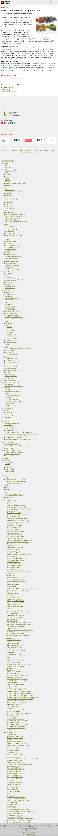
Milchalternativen (10, 260)
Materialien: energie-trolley (14, 647)
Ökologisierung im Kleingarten (15, 615)
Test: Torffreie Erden (12, 752)
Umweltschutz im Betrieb (12, 757)
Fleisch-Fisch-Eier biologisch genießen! (12, 78)
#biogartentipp (9, 273)
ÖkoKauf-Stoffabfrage (13, 395)
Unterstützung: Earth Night (14, 617)
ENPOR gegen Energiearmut (15, 740)
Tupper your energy (12, 628)
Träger (7, 466)
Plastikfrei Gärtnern (10, 286)
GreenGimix (8, 397)
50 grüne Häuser (12, 734)
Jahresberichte (9, 469)
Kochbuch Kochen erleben (14, 527)
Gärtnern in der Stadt (11, 280)
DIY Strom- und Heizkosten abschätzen (16, 221)
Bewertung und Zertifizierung (12, 391)
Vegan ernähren (9, 267)
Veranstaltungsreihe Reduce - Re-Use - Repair (20, 630)
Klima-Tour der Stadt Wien (14, 671)
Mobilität (6, 414)
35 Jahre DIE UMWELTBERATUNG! (15, 479)
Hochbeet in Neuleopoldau (14, 597)
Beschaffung (7, 389)
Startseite (20, 150)
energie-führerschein (13, 643)
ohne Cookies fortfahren (29, 832)
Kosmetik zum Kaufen (11, 298)
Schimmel (8, 374)
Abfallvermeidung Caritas (14, 760)
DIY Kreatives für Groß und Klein (14, 216)
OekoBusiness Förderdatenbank (16, 797)
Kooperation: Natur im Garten (15, 531)
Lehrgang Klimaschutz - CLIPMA (16, 651)
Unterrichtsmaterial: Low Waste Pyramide (19, 691)
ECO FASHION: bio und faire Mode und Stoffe (18, 348)
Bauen (5, 188)
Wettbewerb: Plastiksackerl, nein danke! (18, 571)
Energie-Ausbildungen (11, 430)
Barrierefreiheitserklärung (47, 150)
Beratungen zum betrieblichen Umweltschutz (19, 764)
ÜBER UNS (5, 458)
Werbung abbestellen (11, 376)
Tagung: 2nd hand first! (13, 682)
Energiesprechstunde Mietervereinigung (18, 590)
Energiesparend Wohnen (14, 741)
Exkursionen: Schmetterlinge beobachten (18, 664)
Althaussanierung (10, 190)
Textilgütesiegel (9, 350)
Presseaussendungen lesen (13, 494)
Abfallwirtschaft (8, 384)
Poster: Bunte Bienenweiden (15, 551)
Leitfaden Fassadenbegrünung (15, 536)
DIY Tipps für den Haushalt (12, 220)
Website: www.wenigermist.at (15, 710)
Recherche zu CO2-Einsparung (15, 749)
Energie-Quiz (10, 592)
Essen (5, 238)
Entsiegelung (9, 277)
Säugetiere (8, 340)
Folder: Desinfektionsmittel (14, 524)
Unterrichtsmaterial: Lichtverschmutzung (18, 690)
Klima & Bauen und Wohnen (13, 311)
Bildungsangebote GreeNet (15, 659)
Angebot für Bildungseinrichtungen (13, 386)
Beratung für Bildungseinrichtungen (13, 452)
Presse (29, 152)
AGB (23, 152)
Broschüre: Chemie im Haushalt (16, 505)
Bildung (7, 657)
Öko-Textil (8, 406)
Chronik (6, 477)
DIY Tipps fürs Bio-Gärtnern (13, 218)
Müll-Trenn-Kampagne (13, 786)
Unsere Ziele (8, 462)
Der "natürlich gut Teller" (14, 775)
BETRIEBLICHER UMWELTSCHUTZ (12, 382)
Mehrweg (8, 174)
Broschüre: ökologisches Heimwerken (17, 507)
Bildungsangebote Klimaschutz (16, 661)
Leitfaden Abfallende (13, 533)
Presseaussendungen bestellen (14, 495)
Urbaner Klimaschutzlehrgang (15, 654)
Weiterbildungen (8, 428)
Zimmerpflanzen (10, 288)
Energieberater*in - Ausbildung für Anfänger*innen (19, 432)
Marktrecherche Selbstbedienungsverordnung (20, 540)
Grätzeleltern (11, 652)
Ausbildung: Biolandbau (14, 640)
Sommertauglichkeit (11, 206)
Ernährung (6, 410)
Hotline (7, 487)
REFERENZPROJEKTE (10, 500)
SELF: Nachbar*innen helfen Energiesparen (19, 624)
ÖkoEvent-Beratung (12, 613)
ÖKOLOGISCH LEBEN (8, 162)
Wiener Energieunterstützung (15, 633)
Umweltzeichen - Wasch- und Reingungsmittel (20, 818)
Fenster (7, 197)
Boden (7, 275)
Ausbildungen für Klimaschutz (13, 317)
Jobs (26, 152)
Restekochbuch (11, 806)
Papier (7, 178)
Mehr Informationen (29, 834)
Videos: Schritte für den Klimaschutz (15, 313)
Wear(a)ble (10, 708)
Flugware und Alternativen (12, 247)
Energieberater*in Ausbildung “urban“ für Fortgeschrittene (21, 434)
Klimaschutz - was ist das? (12, 315)
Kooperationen (9, 467)
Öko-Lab (9, 793)
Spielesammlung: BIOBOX (14, 677)
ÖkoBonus (10, 795)
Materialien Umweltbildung (11, 444)
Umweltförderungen (9, 426)
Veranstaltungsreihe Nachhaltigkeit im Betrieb (18, 439)
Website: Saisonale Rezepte (15, 569)
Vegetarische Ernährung (12, 269)
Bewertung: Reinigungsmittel (15, 773)
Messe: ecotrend (12, 545)
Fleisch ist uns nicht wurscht (13, 245)
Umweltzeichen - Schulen (14, 813)
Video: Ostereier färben (13, 562)
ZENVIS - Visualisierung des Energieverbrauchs (20, 730)
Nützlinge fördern (10, 284)
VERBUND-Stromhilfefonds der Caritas (18, 632)
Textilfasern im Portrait (11, 354)
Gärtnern (6, 271)
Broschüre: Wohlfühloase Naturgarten (17, 514)
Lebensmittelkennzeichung (13, 256)
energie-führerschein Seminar (13, 437)
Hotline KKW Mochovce (14, 599)
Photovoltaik (9, 202)
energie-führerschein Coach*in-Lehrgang (16, 436)
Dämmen (8, 195)
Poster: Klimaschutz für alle (14, 558)
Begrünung (7, 387)
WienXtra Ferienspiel (13, 715)
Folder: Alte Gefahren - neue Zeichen (17, 518)
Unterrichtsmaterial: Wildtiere (15, 700)
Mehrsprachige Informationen (12, 456)
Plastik (7, 180)
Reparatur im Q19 (12, 621)
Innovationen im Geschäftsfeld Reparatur (18, 745)
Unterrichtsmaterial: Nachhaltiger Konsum (19, 693)
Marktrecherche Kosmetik (14, 538)
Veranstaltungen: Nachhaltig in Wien (17, 702)
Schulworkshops (8, 448)
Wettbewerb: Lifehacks (13, 711)
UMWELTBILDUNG (7, 442)
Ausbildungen (9, 638)
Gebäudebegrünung (11, 199)
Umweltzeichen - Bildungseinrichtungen (18, 809)
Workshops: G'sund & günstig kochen (17, 724)
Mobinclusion (11, 608)
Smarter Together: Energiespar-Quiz (17, 681)
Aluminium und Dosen (11, 171)
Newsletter (8, 489)
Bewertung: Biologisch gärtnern (16, 769)
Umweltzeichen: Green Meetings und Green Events (21, 811)
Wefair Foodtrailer (12, 717)
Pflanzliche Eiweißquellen (12, 265)
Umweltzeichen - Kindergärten (15, 815)
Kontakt (34, 152)
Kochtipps (8, 252)
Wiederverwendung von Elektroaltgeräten (19, 822)
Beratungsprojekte (10, 573)
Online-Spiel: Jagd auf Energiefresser (17, 675)
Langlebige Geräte (12, 604)
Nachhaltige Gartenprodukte (15, 788)
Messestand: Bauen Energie (15, 547)
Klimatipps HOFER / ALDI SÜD (15, 601)
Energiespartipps (10, 226)
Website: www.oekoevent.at (15, 565)
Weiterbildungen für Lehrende (12, 450)
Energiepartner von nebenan (15, 649)
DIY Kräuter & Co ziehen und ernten (15, 214)
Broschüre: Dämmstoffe (14, 513)
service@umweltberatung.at (9, 91)
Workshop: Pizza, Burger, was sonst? (17, 720)
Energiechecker (11, 586)
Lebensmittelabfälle (11, 254)
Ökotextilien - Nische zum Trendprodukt (18, 800)
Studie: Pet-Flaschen (13, 750)
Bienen (9, 329)
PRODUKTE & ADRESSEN (9, 380)
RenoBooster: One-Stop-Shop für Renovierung (20, 622)
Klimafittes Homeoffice (12, 370)
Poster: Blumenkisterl (13, 553)
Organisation (7, 460)
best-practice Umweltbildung (12, 454)
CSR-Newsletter (8, 408)
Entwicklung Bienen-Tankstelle (15, 666)
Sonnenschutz (9, 299)
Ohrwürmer (10, 336)
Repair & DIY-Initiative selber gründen (15, 183)
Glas (6, 172)
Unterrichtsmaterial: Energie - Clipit (17, 688)
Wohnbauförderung (11, 208)
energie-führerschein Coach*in (15, 645)
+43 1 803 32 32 (5, 89)
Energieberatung (10, 228)
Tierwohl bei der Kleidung (12, 360)
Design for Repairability (13, 662)
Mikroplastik (9, 176)
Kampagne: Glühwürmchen (14, 525)
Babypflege (8, 292)
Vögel (7, 344)
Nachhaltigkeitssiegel (13, 789)
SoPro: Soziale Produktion (14, 808)
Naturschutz (7, 321)
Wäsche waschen (10, 352)
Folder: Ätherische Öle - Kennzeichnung (18, 520)
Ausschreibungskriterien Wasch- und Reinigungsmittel (22, 759)
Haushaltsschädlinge (11, 368)
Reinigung (6, 421)
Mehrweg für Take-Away (14, 784)
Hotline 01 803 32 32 (13, 575)
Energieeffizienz (8, 412)
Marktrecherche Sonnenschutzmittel (17, 544)
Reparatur (8, 185)
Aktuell (6, 163)
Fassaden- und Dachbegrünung (14, 279)
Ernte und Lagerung (10, 241)
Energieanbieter (9, 231)
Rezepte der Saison (10, 263)
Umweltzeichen (8, 425)
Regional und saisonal (11, 261)
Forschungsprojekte (11, 732)
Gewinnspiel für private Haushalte (16, 481)
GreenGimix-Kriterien (13, 399)
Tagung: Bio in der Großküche (15, 684)
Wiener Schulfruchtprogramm (15, 719)
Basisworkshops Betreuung (15, 762)
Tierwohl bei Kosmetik (11, 362)
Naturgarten (8, 282)
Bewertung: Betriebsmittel (14, 768)
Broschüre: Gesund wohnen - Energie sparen (19, 509)
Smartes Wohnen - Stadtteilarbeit (16, 626)
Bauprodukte (9, 193)
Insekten (7, 325)
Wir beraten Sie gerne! (8, 160)
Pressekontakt (9, 497)
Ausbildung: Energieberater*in (15, 642)
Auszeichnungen (10, 471)
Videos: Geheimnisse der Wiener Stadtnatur (17, 446)
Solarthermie (9, 204)
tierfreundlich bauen (11, 342)
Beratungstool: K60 (12, 583)
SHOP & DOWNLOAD (8, 378)
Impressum (27, 150)
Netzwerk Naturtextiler (13, 791)
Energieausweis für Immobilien (14, 230)
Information (8, 502)
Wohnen (6, 365)
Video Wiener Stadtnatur (14, 704)
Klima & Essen (6, 7)
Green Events (7, 417)
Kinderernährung (10, 250)
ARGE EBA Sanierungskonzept (15, 579)
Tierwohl (6, 357)
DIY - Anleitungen (8, 211)
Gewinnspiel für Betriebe (14, 483)
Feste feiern (8, 243)
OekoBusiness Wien (9, 416)
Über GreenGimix (12, 403)
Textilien (6, 347)
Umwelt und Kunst (12, 686)
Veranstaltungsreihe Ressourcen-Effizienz (19, 820)
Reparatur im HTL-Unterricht (15, 673)
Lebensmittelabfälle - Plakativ (15, 606)
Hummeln (10, 332)
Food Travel (10, 670)
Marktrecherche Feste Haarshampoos (18, 542)
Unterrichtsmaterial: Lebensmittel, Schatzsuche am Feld (22, 697)
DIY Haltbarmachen (11, 212)
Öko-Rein (8, 393)
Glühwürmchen (11, 330)
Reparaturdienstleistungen (11, 423)
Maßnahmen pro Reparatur (14, 747)
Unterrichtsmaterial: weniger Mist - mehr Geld (20, 699)
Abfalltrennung (9, 167)
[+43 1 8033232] (51, 3)
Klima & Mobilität (10, 308)
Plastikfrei (8, 182)
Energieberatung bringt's (14, 584)
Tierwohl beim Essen (11, 358)
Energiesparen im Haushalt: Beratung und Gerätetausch (22, 588)
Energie (6, 224)
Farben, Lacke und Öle (11, 367)
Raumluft (6, 419)
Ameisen (9, 327)
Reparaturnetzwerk (12, 619)
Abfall (5, 165)
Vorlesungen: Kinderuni (13, 706)
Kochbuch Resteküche (13, 529)
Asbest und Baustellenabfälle (13, 191)
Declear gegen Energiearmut (15, 738)
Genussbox (10, 780)
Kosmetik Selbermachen (12, 296)
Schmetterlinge (11, 334)
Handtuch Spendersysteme (15, 782)
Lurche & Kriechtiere (11, 338)
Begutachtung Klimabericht (15, 736)
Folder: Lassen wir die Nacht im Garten (18, 522)
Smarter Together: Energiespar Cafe (17, 679)
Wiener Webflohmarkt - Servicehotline (18, 635)
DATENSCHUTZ (34, 150)
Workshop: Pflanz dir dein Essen (16, 728)
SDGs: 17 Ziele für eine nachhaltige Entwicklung (18, 319)
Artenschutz (8, 323)
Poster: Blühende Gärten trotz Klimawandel (19, 554)
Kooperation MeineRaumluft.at (16, 603)
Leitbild (7, 464)
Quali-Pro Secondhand (13, 802)
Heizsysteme (9, 201)
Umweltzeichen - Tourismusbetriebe (17, 817)
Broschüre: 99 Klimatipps (14, 516)
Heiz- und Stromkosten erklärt (13, 235)
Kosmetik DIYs (9, 294)
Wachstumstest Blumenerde (15, 754)
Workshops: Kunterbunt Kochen (16, 726)
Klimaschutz (7, 302)
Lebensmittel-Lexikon (11, 258)
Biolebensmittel (9, 240)
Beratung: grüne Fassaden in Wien (16, 581)
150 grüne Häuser (12, 577)
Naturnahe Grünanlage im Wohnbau (17, 610)
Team (5, 475)
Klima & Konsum (10, 306)
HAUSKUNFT (11, 595)
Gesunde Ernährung (10, 249)
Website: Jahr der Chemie (14, 563)
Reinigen (7, 372)
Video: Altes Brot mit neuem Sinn (16, 560)
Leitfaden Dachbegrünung (14, 534)
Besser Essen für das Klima (14, 766)
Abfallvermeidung (10, 169)
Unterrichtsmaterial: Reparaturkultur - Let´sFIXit (20, 695)
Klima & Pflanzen (10, 309)
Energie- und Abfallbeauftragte (16, 779)
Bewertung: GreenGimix (14, 771)
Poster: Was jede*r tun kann (14, 556)
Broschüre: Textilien (12, 511)
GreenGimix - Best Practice (14, 401)
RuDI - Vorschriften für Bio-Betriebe (17, 798)
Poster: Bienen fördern (13, 549)
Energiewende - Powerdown (15, 777)
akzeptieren (29, 830)
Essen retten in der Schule (14, 668)
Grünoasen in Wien (12, 593)
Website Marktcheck (13, 567)
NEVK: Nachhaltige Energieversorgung (18, 612)
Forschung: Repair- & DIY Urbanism (17, 743)
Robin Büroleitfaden (13, 804)
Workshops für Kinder (13, 722)
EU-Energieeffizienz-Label (12, 233)
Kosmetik (6, 290)
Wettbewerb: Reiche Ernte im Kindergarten (19, 713)
